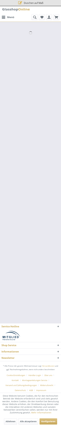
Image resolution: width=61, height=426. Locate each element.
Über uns (48, 375)
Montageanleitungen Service (34, 380)
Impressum (41, 390)
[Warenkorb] (56, 17)
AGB (31, 390)
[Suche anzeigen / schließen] (34, 17)
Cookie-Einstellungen (16, 375)
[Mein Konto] (49, 17)
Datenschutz (20, 390)
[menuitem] (8, 17)
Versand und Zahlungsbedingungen (21, 385)
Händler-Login (34, 375)
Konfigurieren (48, 421)
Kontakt (15, 380)
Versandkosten (48, 366)
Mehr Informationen (41, 412)
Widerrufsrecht (46, 385)
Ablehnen (10, 421)
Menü (10, 17)
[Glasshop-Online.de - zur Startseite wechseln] (15, 10)
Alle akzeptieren (28, 421)
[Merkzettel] (42, 17)
